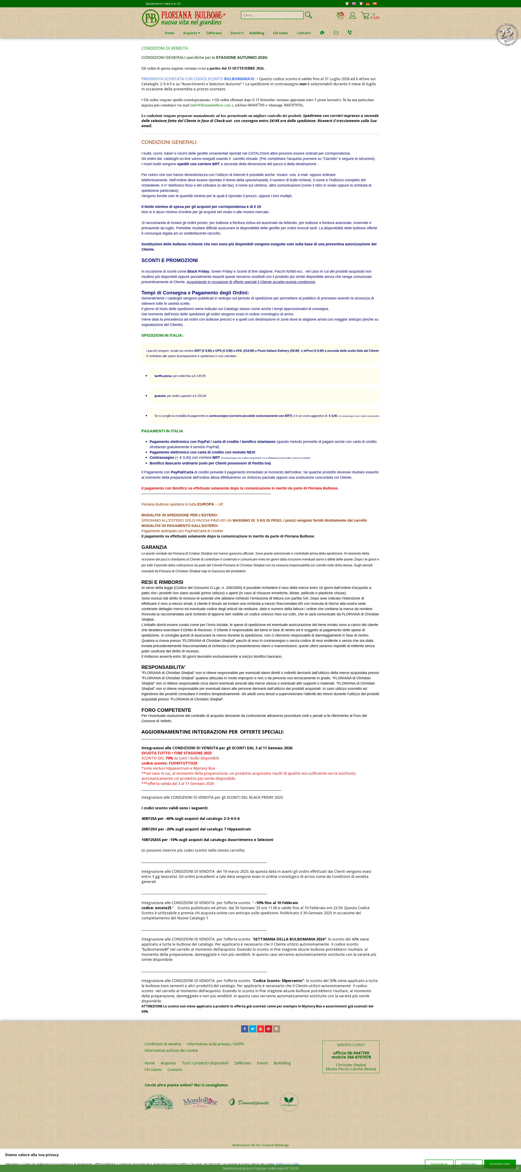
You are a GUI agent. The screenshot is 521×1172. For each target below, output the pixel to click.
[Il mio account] (352, 18)
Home (169, 33)
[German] (368, 3)
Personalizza (439, 1164)
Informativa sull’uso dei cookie (171, 1050)
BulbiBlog (257, 33)
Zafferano (214, 33)
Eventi (236, 33)
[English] (354, 3)
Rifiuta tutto (469, 1164)
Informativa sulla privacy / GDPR (215, 1043)
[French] (361, 3)
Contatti (304, 33)
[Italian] (347, 3)
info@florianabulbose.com (211, 104)
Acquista (190, 33)
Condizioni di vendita (162, 1043)
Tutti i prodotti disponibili (205, 1063)
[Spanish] (375, 3)
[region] (260, 1160)
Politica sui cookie (287, 1164)
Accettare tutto (500, 1164)
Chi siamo (280, 33)
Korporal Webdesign (275, 1145)
